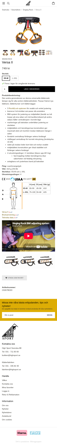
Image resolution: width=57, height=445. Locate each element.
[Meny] (3, 3)
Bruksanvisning (8, 215)
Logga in (5, 391)
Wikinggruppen (35, 442)
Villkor (4, 380)
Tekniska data (8, 217)
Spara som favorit (15, 278)
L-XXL (14, 78)
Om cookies (7, 420)
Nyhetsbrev (7, 412)
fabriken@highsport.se (11, 369)
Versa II (5, 212)
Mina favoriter (8, 387)
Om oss (5, 405)
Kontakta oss (7, 384)
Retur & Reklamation (10, 395)
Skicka (49, 315)
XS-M (6, 78)
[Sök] (8, 3)
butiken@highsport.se (11, 355)
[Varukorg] (53, 3)
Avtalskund (6, 416)
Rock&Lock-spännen (17, 108)
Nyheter (5, 409)
